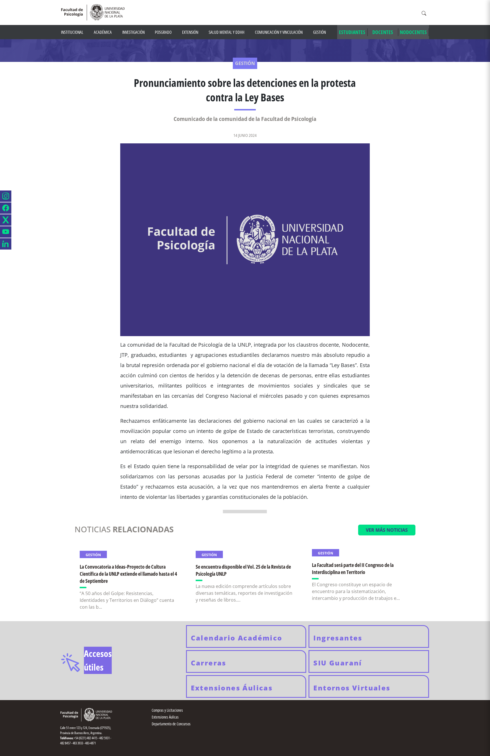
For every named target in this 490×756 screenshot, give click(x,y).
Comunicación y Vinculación (279, 32)
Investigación (133, 32)
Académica (103, 32)
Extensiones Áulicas (165, 717)
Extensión (190, 32)
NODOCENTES (413, 32)
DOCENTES (382, 32)
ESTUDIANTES (352, 32)
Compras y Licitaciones (167, 710)
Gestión (319, 32)
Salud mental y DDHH (226, 32)
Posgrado (163, 32)
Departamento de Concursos (171, 723)
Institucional (72, 32)
